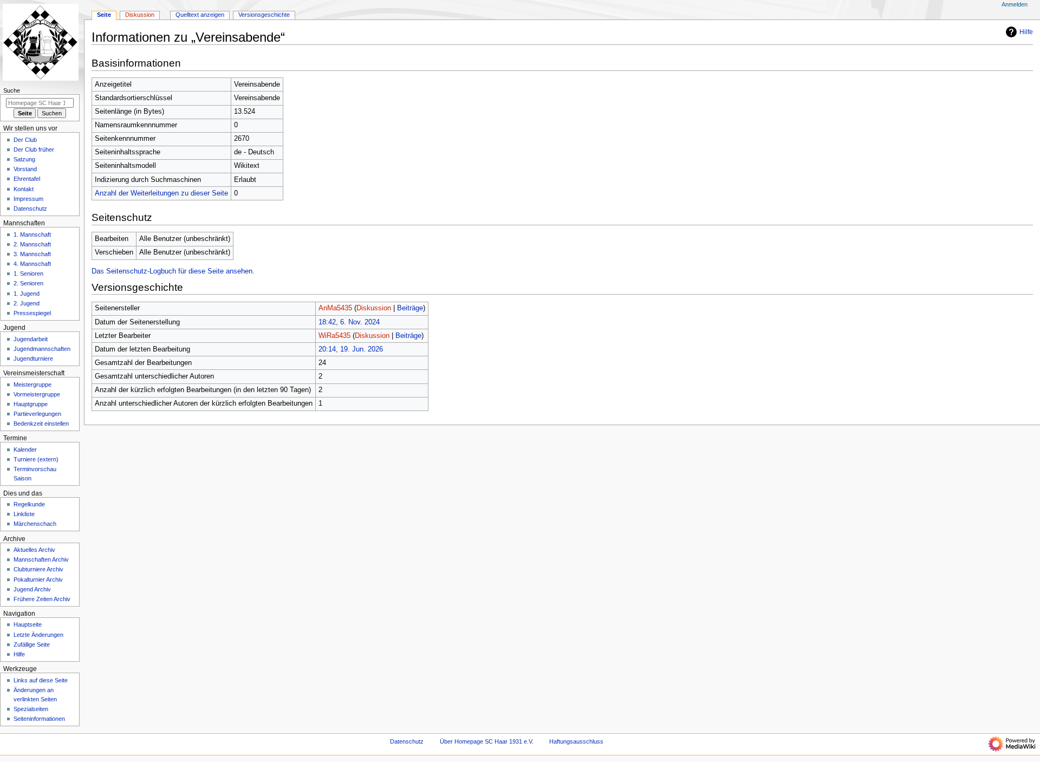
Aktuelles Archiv (34, 549)
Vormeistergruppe (37, 394)
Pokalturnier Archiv (38, 579)
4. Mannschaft (32, 263)
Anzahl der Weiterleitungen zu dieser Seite (161, 193)
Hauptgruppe (31, 404)
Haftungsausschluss (576, 741)
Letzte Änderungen (38, 634)
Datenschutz (30, 208)
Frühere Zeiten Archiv (42, 599)
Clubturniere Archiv (38, 569)
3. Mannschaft (32, 254)
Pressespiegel (32, 313)
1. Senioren (28, 273)
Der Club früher (34, 149)
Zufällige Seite (32, 644)
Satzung (24, 159)
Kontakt (24, 189)
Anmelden (1015, 4)
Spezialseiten (31, 709)
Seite (104, 14)
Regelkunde (29, 504)
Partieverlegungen (37, 414)
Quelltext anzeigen (200, 14)
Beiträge (410, 308)
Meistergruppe (32, 384)
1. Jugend (27, 293)
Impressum (28, 199)
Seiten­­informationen (39, 718)
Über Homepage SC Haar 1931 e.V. (487, 741)
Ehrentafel (27, 178)
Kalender (25, 449)
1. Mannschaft (32, 234)
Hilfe (1026, 32)
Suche (11, 90)
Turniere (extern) (36, 459)
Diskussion (373, 308)
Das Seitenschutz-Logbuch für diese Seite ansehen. (173, 271)
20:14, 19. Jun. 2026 (350, 349)
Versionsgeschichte (264, 14)
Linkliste (24, 514)
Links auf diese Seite (41, 680)
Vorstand (25, 169)
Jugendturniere (33, 358)
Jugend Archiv (32, 589)
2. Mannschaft (32, 244)
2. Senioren (28, 283)
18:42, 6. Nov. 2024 (349, 322)
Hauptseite (28, 624)
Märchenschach (35, 523)
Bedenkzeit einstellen (41, 423)
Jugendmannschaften (42, 349)
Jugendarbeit (31, 339)
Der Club (25, 139)
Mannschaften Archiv (41, 559)
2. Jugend (27, 303)
